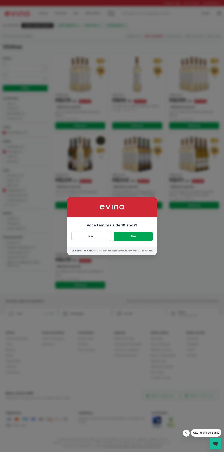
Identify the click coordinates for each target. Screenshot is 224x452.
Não (91, 236)
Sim (133, 236)
